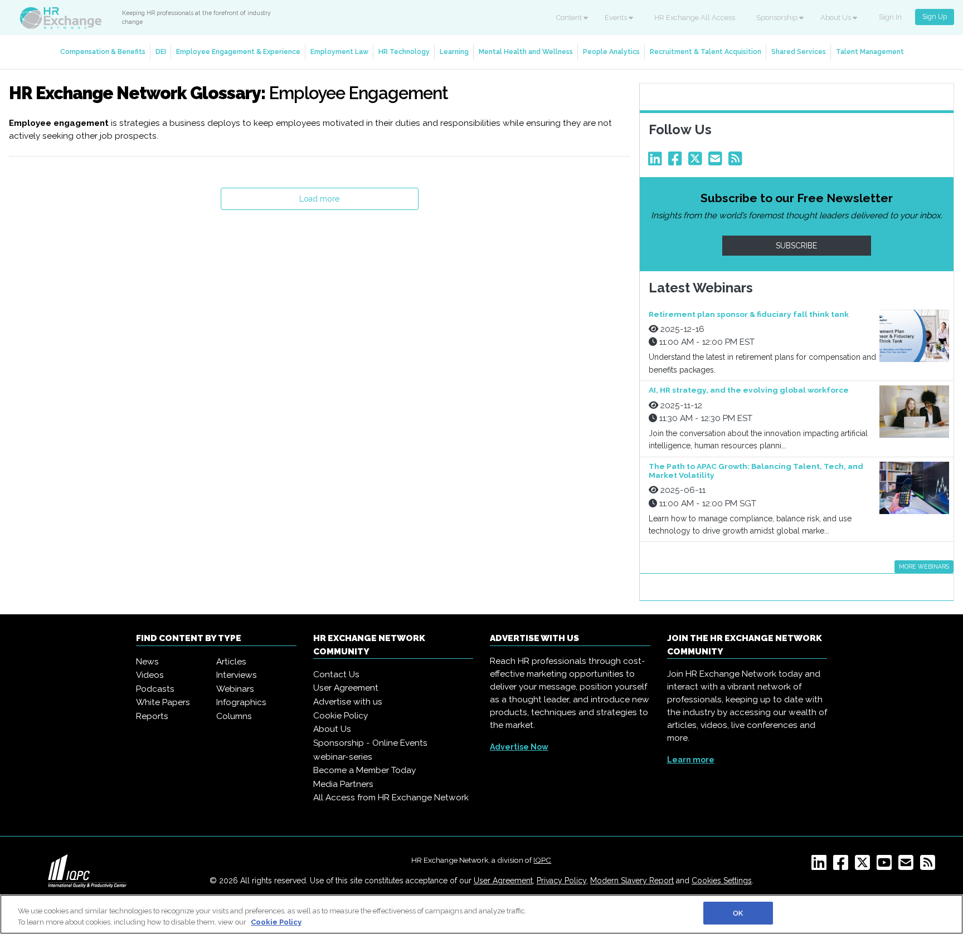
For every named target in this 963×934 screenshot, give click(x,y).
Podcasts (155, 689)
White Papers (163, 702)
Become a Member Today (364, 770)
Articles (231, 662)
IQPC (542, 859)
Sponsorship (777, 17)
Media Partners (343, 784)
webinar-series (342, 757)
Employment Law (339, 51)
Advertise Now (519, 746)
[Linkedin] (657, 161)
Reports (152, 716)
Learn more (690, 759)
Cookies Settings (722, 880)
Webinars (235, 689)
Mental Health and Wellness (526, 51)
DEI (160, 51)
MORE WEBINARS (924, 566)
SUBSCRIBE (796, 245)
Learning (454, 51)
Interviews (236, 675)
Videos (150, 675)
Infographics (241, 702)
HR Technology (404, 51)
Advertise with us (347, 702)
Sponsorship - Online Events (370, 743)
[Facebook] (677, 161)
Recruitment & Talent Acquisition (705, 51)
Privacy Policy (561, 880)
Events (617, 17)
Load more (319, 198)
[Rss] (737, 161)
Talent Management (870, 51)
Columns (234, 716)
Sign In (890, 17)
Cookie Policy (340, 716)
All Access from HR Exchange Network (391, 798)
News (147, 662)
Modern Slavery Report (632, 880)
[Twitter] (697, 161)
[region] (481, 914)
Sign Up (934, 16)
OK (738, 913)
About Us (836, 17)
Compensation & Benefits (102, 51)
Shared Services (798, 51)
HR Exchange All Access (694, 17)
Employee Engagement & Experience (238, 51)
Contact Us (336, 674)
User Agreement (345, 688)
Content (569, 17)
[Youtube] (886, 866)
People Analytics (611, 51)
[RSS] (930, 866)
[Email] (717, 161)
